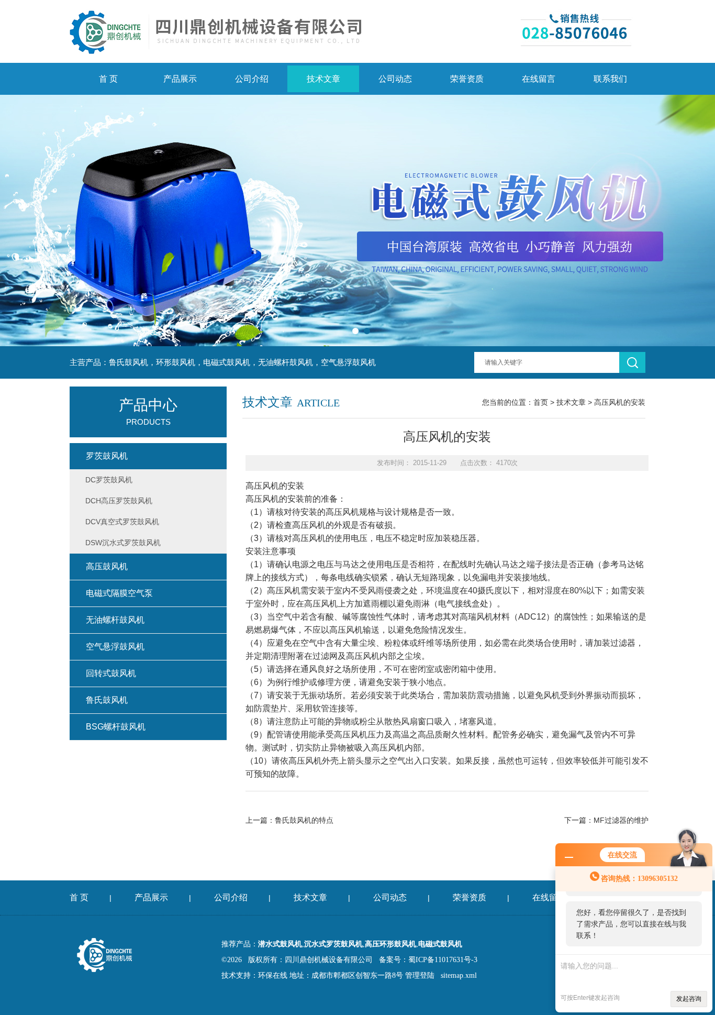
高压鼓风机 (107, 566)
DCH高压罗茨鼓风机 (118, 501)
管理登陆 (419, 975)
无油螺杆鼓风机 (115, 619)
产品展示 (180, 78)
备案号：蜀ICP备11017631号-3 (428, 960)
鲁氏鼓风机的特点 (304, 820)
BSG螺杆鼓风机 (116, 726)
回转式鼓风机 (111, 673)
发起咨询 (688, 998)
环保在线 (272, 975)
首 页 (108, 78)
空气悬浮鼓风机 (115, 646)
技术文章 (323, 78)
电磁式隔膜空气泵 (119, 593)
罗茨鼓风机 (107, 455)
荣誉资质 (467, 78)
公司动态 (395, 78)
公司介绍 (252, 78)
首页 (540, 402)
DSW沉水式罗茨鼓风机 (123, 542)
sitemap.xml (459, 975)
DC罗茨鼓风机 (108, 480)
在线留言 (538, 78)
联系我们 (610, 78)
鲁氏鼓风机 (107, 700)
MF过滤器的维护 (621, 820)
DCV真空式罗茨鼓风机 (122, 521)
